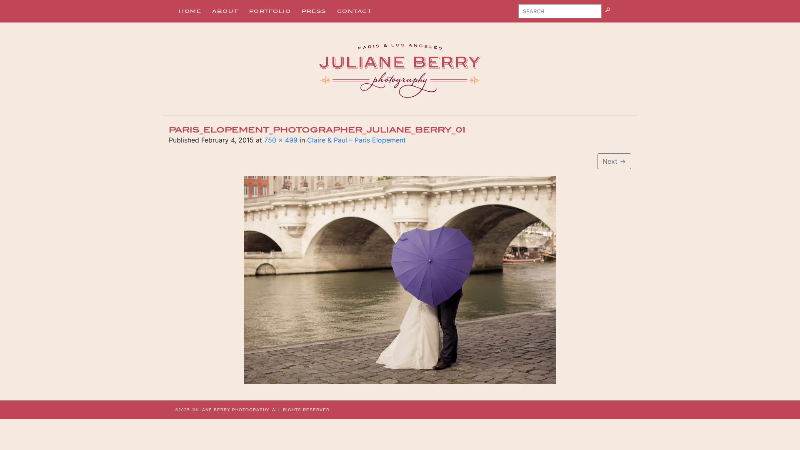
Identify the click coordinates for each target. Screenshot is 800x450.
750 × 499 (281, 140)
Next (614, 161)
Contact (354, 11)
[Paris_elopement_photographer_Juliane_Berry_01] (400, 280)
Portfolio (270, 11)
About (225, 11)
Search (618, 14)
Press (314, 11)
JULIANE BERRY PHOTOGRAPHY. (231, 410)
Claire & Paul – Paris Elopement (356, 140)
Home (190, 11)
